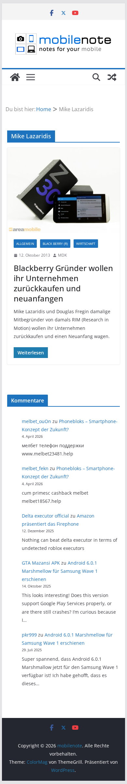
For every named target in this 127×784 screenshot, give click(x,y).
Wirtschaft (85, 243)
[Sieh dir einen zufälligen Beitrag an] (112, 77)
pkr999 (29, 635)
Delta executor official (45, 516)
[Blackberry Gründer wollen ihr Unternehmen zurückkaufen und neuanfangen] (63, 190)
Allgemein (25, 243)
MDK (62, 255)
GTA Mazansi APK (41, 563)
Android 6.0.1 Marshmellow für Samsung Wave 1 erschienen (60, 571)
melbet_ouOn (36, 421)
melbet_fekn (35, 468)
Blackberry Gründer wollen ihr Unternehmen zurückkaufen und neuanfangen (63, 283)
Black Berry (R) (55, 243)
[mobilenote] (15, 77)
